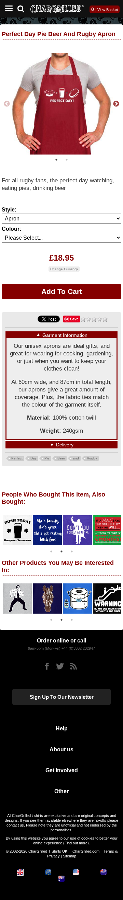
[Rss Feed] (73, 666)
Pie (47, 458)
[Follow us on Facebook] (46, 666)
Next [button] (116, 104)
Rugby (92, 458)
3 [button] (71, 551)
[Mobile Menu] (7, 9)
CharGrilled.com (85, 851)
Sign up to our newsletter (62, 697)
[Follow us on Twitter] (60, 666)
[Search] (23, 8)
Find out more (76, 843)
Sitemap (69, 856)
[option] (61, 104)
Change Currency (64, 269)
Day (33, 458)
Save (74, 318)
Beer (61, 458)
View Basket (107, 10)
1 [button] (56, 159)
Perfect (17, 458)
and (76, 458)
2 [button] (66, 159)
